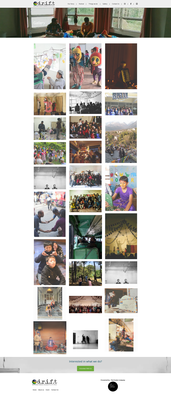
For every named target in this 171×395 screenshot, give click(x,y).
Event (48, 390)
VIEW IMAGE (50, 68)
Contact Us (115, 4)
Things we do (93, 4)
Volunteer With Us (85, 369)
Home (35, 390)
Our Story (71, 4)
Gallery (105, 4)
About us (41, 390)
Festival (81, 4)
